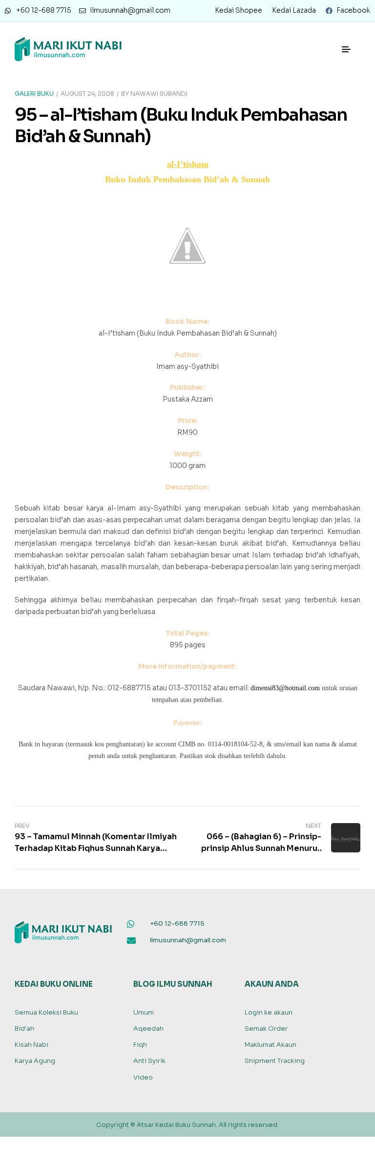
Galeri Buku (34, 93)
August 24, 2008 (87, 93)
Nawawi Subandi (159, 93)
